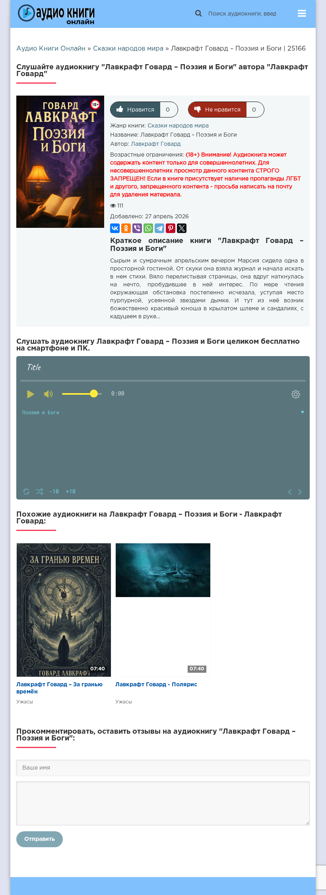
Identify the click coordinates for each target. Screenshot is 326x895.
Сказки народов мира (178, 125)
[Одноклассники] (126, 228)
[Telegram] (159, 228)
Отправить (39, 839)
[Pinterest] (170, 228)
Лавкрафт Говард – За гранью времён (59, 688)
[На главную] (56, 14)
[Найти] (198, 14)
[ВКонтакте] (115, 228)
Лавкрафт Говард (155, 144)
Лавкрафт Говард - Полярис (156, 684)
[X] (181, 228)
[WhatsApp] (148, 228)
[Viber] (137, 228)
